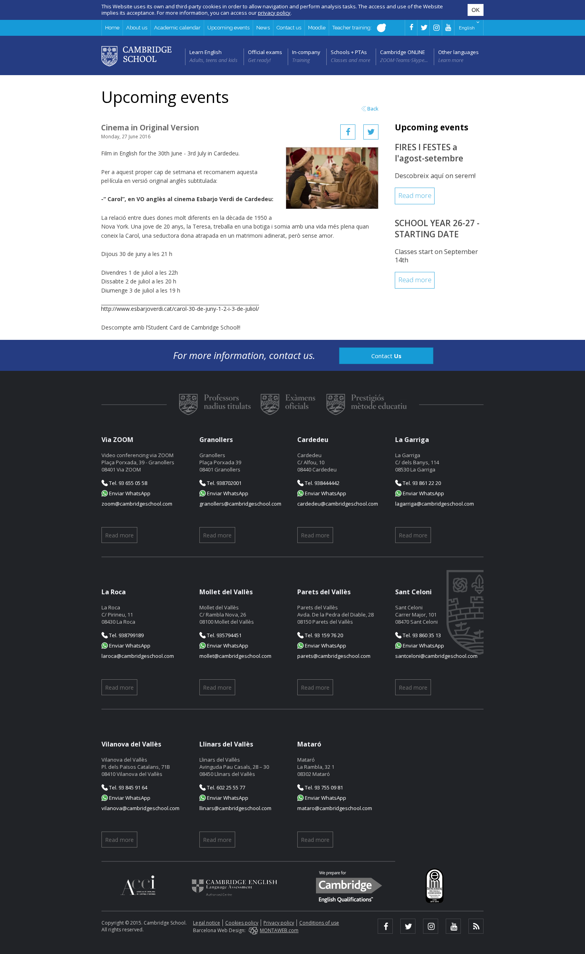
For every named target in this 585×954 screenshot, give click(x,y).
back (372, 108)
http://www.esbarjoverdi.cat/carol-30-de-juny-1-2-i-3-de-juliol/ (180, 308)
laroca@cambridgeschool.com (137, 655)
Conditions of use (319, 922)
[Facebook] (347, 132)
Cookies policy (241, 922)
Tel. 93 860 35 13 (421, 635)
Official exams (265, 52)
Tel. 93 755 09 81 (323, 787)
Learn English (205, 52)
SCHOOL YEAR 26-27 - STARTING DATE (437, 228)
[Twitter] (370, 132)
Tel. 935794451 (224, 635)
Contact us (289, 28)
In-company (306, 52)
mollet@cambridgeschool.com (235, 655)
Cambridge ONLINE (402, 52)
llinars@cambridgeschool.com (235, 808)
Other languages (458, 52)
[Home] (136, 56)
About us (136, 28)
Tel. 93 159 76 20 (323, 635)
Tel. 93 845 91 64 (127, 787)
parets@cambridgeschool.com (333, 655)
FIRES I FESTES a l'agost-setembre (429, 153)
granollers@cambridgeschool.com (240, 503)
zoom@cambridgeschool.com (136, 503)
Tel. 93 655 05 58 (127, 483)
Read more (414, 196)
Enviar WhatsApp (129, 493)
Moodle (317, 28)
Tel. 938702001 (224, 483)
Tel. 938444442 (321, 483)
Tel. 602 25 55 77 (225, 787)
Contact (386, 356)
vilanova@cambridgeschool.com (140, 808)
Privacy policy (278, 922)
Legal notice (206, 922)
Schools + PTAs (349, 52)
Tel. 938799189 (126, 635)
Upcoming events (228, 28)
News (263, 28)
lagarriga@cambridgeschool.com (434, 503)
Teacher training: (352, 28)
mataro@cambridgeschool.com (334, 808)
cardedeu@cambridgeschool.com (337, 503)
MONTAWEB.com (279, 930)
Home (112, 28)
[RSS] (476, 926)
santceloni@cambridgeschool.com (436, 655)
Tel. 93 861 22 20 (421, 483)
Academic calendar (177, 28)
